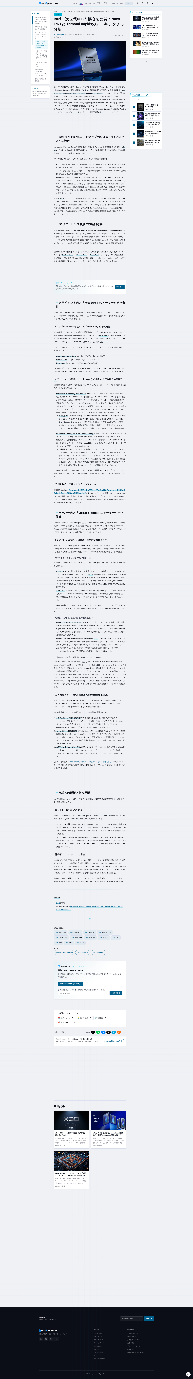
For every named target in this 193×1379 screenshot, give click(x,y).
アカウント (97, 1355)
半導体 (105, 3)
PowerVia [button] (95, 181)
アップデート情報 (99, 1358)
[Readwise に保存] (119, 1032)
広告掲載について (133, 1340)
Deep (122, 3)
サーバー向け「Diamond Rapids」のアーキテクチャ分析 (40, 73)
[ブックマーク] (143, 3)
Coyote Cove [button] (117, 332)
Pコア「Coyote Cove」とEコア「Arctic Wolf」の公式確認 (41, 44)
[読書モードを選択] (188, 1374)
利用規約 (130, 1349)
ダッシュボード (99, 1343)
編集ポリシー (131, 1343)
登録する (149, 1319)
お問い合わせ (131, 1337)
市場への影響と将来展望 (40, 80)
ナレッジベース (99, 1340)
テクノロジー (62, 11)
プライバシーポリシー (134, 1346)
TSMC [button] (61, 198)
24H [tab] (134, 99)
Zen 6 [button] (119, 816)
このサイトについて (133, 1333)
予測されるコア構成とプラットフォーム (41, 64)
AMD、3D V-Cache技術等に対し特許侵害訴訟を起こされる (40, 94)
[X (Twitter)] (41, 1339)
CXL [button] (102, 409)
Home (55, 11)
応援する (96, 1349)
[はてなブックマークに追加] (113, 1032)
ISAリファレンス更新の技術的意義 (41, 28)
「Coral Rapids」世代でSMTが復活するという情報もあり (89, 762)
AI (94, 3)
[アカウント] (148, 3)
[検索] (138, 3)
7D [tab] (138, 99)
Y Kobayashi (60, 34)
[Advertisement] (90, 123)
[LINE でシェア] (98, 1032)
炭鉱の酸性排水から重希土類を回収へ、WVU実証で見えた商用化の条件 (153, 142)
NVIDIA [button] (90, 574)
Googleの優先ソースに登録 (113, 1041)
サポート (129, 3)
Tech (81, 3)
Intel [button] (78, 87)
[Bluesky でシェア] (103, 1032)
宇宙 (98, 3)
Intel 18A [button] (57, 159)
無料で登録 (116, 993)
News (75, 3)
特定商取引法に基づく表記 (135, 1352)
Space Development (98, 952)
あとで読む (121, 35)
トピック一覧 (98, 1337)
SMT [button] (119, 704)
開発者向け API (98, 1346)
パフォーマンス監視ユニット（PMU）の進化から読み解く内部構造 (41, 55)
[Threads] (46, 1339)
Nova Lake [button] (104, 87)
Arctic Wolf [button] (103, 335)
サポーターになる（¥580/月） (70, 984)
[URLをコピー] (124, 1032)
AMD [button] (124, 493)
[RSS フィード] (56, 1339)
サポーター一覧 (99, 1352)
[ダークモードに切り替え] (152, 3)
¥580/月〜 (119, 287)
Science (88, 3)
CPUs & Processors (82, 952)
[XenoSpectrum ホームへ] (48, 3)
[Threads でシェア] (108, 1032)
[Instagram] (51, 1339)
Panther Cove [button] (103, 332)
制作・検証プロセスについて (73, 34)
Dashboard (114, 3)
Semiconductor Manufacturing (64, 952)
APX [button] (96, 638)
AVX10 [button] (85, 622)
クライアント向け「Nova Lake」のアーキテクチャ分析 (40, 35)
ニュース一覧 (98, 1333)
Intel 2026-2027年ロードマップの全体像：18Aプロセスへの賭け (41, 20)
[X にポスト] (93, 1032)
